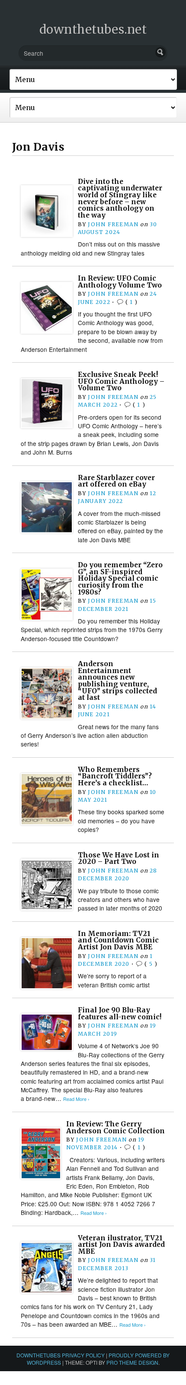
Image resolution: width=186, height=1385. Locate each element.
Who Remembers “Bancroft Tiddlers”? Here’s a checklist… (115, 776)
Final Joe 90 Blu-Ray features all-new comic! (119, 1013)
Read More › (76, 1099)
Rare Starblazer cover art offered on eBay (116, 481)
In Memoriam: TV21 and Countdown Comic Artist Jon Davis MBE (118, 940)
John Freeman (113, 224)
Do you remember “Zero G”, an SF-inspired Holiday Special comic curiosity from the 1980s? (120, 578)
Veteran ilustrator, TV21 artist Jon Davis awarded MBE (121, 1244)
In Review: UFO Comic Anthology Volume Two (120, 281)
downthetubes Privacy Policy (60, 1355)
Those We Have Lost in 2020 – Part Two (118, 858)
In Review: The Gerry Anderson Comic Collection (115, 1127)
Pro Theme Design (132, 1362)
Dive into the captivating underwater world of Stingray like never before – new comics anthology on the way (120, 198)
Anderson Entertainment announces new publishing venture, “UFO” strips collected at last (117, 681)
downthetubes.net (93, 29)
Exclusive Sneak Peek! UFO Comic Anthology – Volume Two (121, 381)
